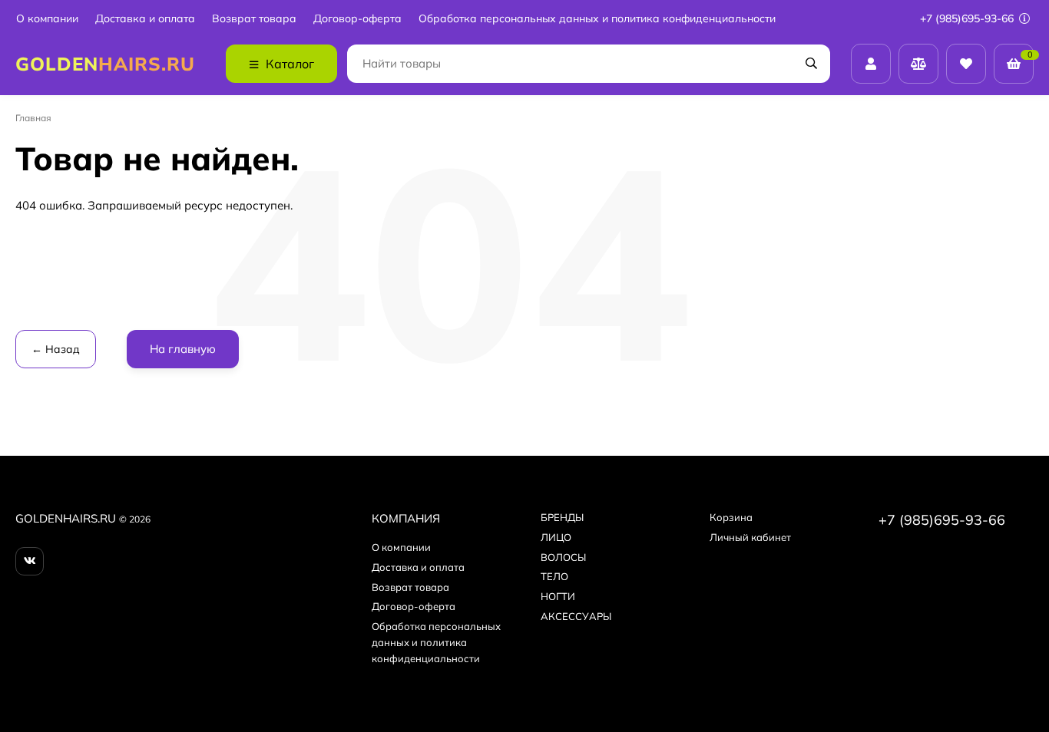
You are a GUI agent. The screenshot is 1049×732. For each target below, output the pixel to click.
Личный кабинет (750, 537)
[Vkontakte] (29, 561)
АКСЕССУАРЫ (576, 616)
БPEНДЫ (562, 517)
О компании (47, 18)
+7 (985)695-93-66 (968, 18)
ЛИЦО (556, 537)
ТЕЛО (554, 576)
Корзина (731, 517)
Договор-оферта (357, 18)
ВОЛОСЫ (563, 557)
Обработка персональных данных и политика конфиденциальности (597, 18)
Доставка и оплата (145, 18)
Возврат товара (254, 18)
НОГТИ (558, 596)
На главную (183, 348)
